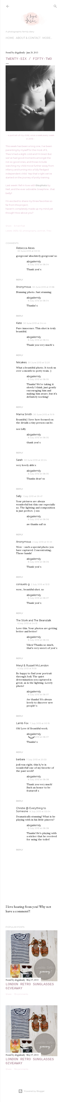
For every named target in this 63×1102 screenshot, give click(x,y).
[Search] (55, 5)
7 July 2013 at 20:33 (36, 759)
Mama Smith (24, 414)
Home (10, 38)
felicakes (21, 362)
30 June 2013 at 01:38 (43, 287)
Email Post (19, 225)
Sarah (19, 459)
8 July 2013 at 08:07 (38, 598)
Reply (19, 279)
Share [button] (8, 225)
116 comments (21, 1069)
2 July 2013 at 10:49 (42, 542)
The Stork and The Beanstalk (33, 620)
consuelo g (23, 584)
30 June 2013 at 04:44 (34, 323)
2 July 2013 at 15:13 (40, 584)
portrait (41, 230)
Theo (48, 230)
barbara (20, 759)
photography (29, 230)
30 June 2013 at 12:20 (39, 362)
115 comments (21, 994)
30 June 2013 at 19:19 (43, 414)
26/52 (15, 230)
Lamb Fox (22, 723)
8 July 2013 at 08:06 (38, 519)
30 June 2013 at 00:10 (29, 251)
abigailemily (34, 261)
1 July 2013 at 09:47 (33, 496)
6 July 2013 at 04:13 (27, 623)
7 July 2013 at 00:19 (40, 723)
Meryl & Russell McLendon (32, 665)
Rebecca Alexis (25, 248)
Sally (19, 496)
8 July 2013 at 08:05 (38, 379)
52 (20, 230)
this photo (41, 185)
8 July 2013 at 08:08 (38, 779)
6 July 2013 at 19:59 (27, 668)
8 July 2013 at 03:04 (40, 811)
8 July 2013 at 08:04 (38, 264)
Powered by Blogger (34, 1091)
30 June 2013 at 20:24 (35, 460)
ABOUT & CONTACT (28, 38)
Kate (19, 323)
